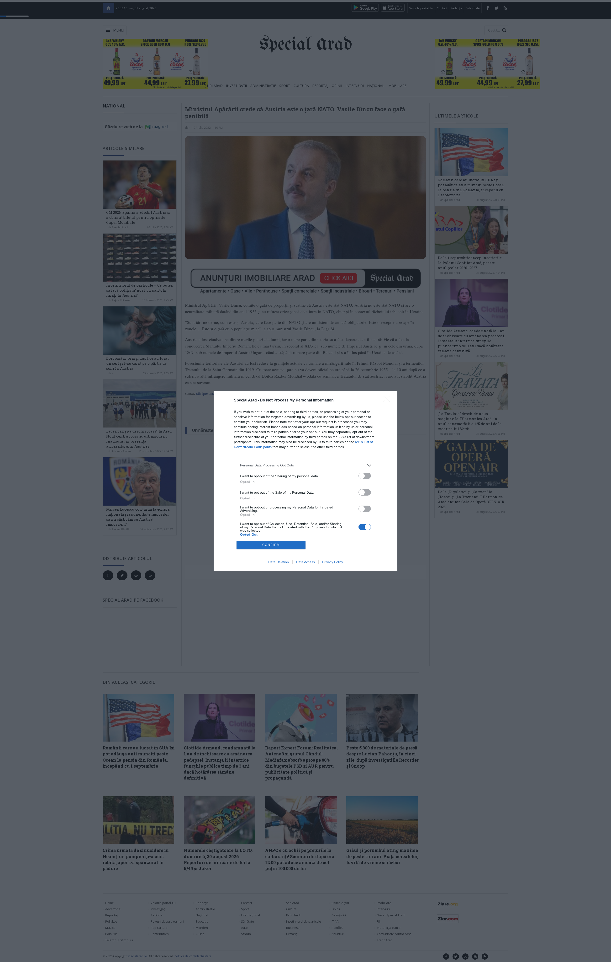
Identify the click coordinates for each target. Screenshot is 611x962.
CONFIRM (271, 545)
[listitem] (305, 465)
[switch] (364, 476)
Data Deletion (278, 562)
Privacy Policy (332, 562)
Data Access (305, 562)
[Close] (388, 400)
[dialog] (305, 481)
